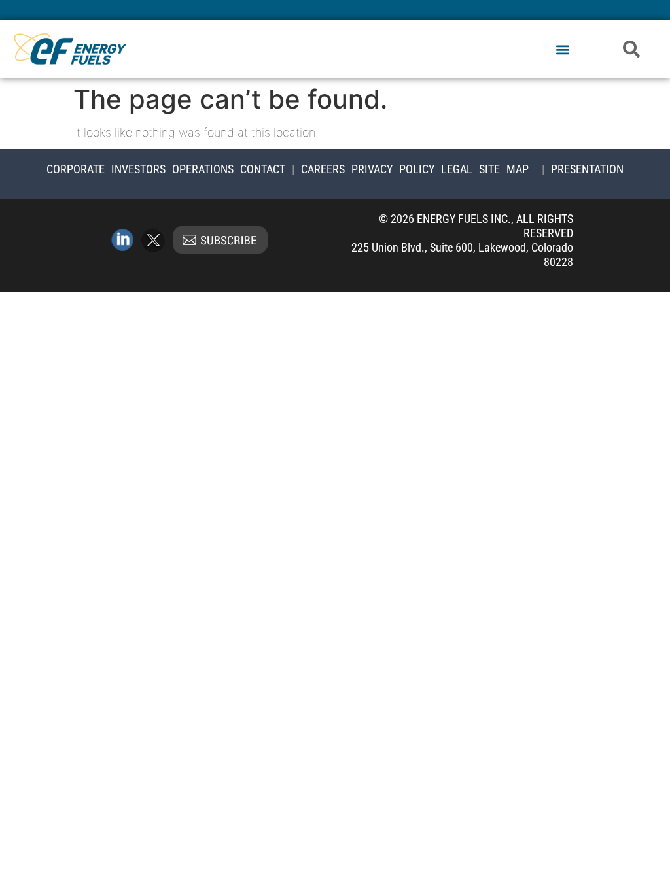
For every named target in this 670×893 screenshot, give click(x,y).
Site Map (504, 169)
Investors (138, 169)
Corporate (75, 169)
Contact (262, 169)
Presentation (587, 169)
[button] (562, 50)
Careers (323, 169)
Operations (203, 169)
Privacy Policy (392, 169)
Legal (456, 169)
